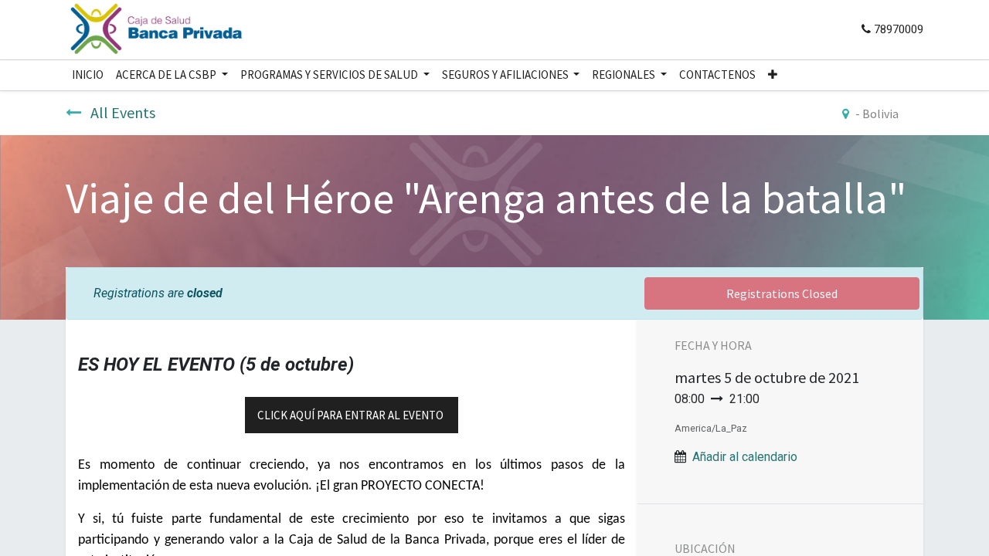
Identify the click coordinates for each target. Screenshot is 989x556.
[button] (772, 75)
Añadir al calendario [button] (744, 456)
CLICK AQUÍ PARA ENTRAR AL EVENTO (351, 415)
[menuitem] (88, 75)
